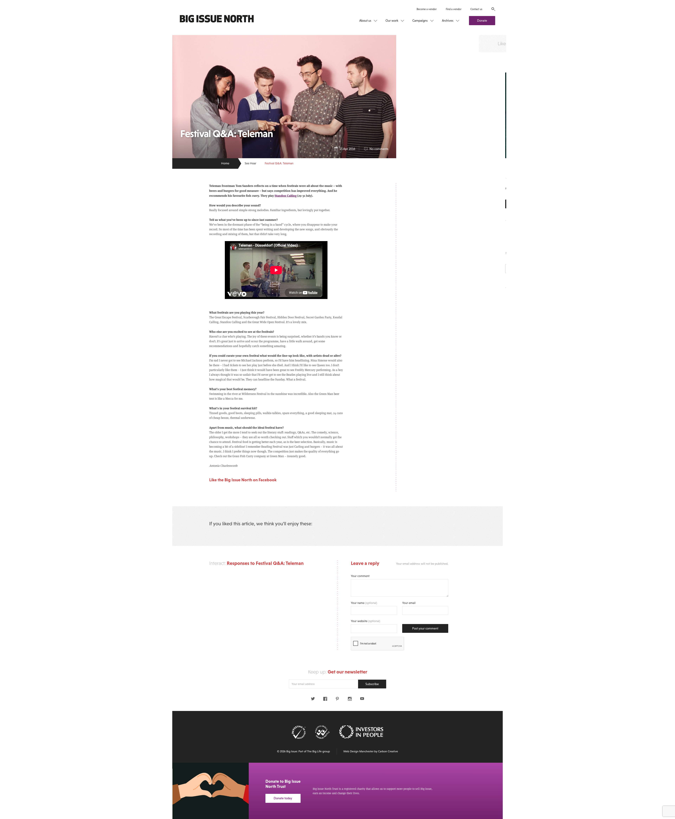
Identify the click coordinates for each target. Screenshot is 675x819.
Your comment (360, 576)
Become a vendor (427, 9)
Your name (364, 603)
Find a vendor (453, 9)
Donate (482, 20)
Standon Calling (286, 195)
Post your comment (425, 628)
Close (664, 769)
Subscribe (372, 684)
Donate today (283, 798)
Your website (365, 621)
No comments (378, 149)
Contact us (476, 9)
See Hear (250, 163)
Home (225, 163)
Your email (409, 603)
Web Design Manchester (358, 751)
